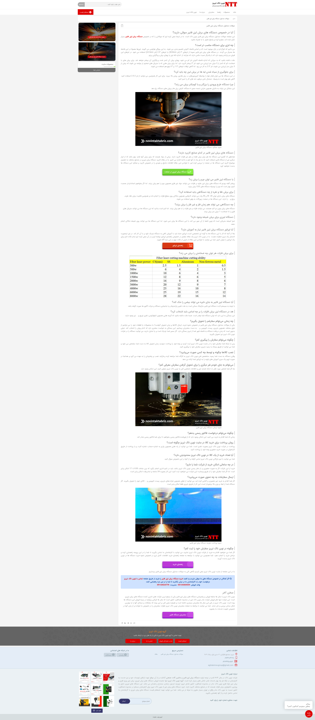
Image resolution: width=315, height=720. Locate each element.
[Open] (84, 677)
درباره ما (202, 12)
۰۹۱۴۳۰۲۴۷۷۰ (230, 657)
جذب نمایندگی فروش (165, 641)
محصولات (226, 12)
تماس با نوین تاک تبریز (133, 578)
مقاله (156, 654)
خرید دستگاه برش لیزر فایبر (172, 578)
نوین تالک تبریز (191, 12)
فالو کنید (98, 710)
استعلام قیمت (84, 12)
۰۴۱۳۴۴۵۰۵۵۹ (228, 661)
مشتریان (211, 12)
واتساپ (121, 655)
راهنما (219, 12)
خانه (234, 12)
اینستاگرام (108, 655)
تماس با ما (149, 641)
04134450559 (184, 584)
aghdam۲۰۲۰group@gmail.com (221, 665)
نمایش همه (96, 70)
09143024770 (163, 584)
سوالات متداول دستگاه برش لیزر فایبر (172, 654)
